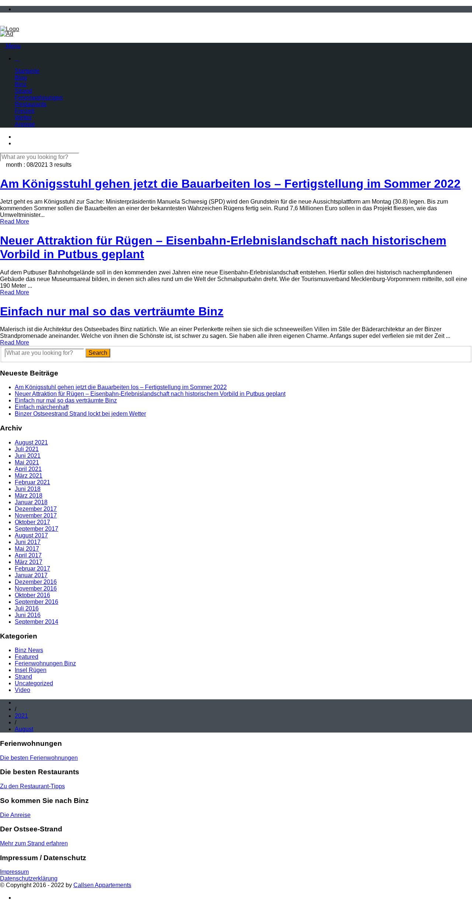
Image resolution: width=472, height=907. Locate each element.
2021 (21, 716)
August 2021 (31, 442)
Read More (14, 221)
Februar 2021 (32, 482)
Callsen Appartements (102, 885)
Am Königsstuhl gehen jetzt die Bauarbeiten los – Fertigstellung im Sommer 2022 (121, 387)
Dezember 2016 (36, 582)
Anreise (25, 124)
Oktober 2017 (32, 522)
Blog (21, 78)
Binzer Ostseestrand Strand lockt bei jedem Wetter (80, 414)
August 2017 (31, 535)
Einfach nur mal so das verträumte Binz (66, 400)
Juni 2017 (28, 542)
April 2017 (28, 555)
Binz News (29, 650)
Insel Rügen (30, 670)
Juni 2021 (28, 456)
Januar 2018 (31, 502)
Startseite (27, 71)
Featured (26, 657)
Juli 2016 (27, 608)
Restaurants (30, 104)
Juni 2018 (28, 489)
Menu (12, 46)
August (24, 729)
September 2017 (36, 529)
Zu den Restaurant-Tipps (32, 786)
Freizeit (24, 111)
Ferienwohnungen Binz (45, 663)
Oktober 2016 (32, 595)
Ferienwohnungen (39, 97)
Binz (21, 84)
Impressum (14, 872)
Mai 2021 (27, 462)
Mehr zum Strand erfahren (34, 843)
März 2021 (28, 475)
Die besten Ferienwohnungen (39, 758)
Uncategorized (34, 683)
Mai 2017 (27, 549)
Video (22, 690)
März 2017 (28, 562)
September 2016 (36, 602)
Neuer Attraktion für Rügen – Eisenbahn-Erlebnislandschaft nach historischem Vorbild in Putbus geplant (150, 394)
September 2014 (36, 622)
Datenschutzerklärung (29, 878)
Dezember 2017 (36, 509)
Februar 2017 (32, 568)
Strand (23, 91)
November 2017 (36, 515)
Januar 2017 (31, 575)
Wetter (23, 117)
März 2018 (28, 495)
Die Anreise (15, 815)
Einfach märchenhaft (42, 407)
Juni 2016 (28, 615)
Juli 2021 (27, 449)
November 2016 (36, 588)
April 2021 (28, 469)
